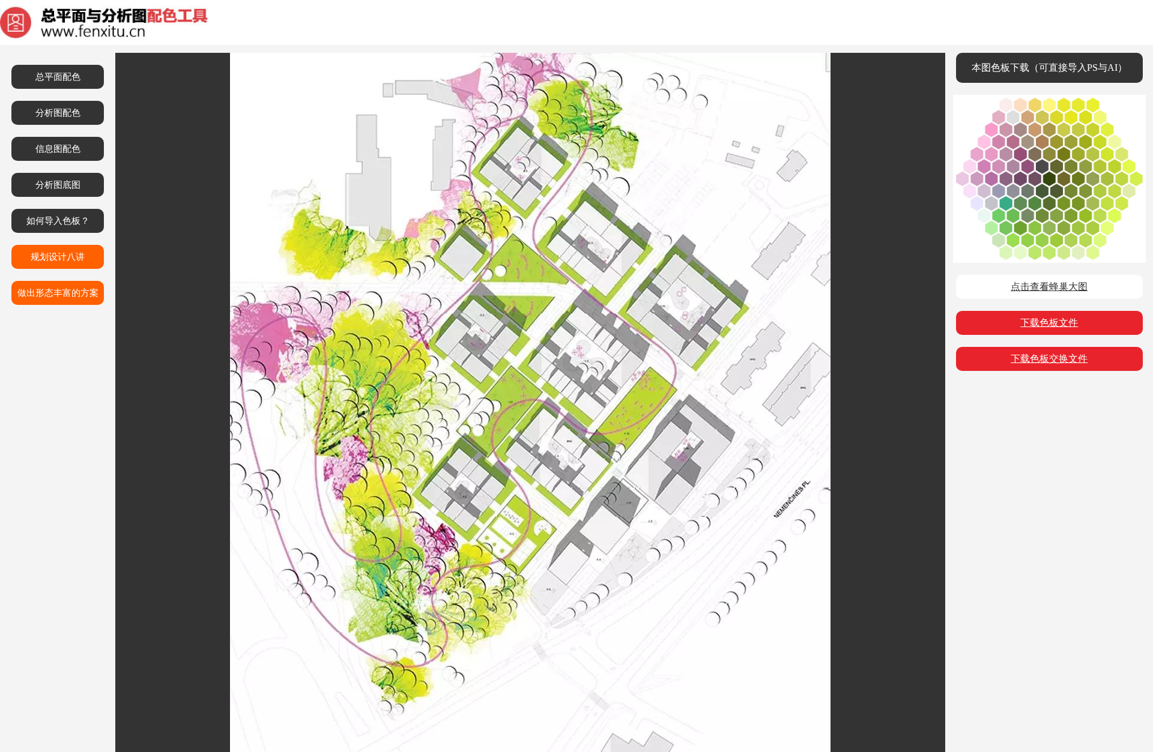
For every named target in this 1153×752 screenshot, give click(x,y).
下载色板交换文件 (1049, 358)
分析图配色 (57, 113)
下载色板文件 (1049, 322)
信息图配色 (57, 149)
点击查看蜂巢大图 (1049, 286)
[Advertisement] (1049, 468)
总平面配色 (57, 77)
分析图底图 (57, 185)
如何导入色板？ (57, 221)
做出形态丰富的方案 (57, 293)
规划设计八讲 (58, 257)
